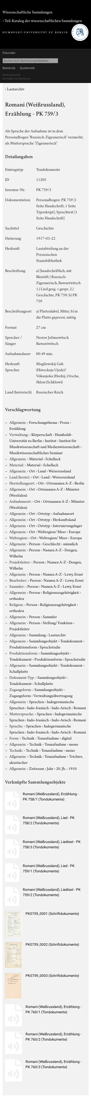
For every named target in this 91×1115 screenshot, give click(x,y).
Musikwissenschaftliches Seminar (36, 452)
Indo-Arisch (61, 707)
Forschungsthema (43, 422)
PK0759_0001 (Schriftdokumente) (52, 914)
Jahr (50, 768)
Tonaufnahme (48, 738)
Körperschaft (41, 434)
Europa (74, 531)
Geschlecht (51, 543)
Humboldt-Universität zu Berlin (41, 437)
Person (34, 543)
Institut (50, 440)
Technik (28, 738)
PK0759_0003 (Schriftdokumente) (52, 976)
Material (36, 458)
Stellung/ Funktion (57, 622)
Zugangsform (20, 695)
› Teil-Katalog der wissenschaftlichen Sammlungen (42, 20)
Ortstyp (44, 513)
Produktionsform (23, 646)
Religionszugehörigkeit (61, 592)
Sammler (50, 616)
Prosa (64, 422)
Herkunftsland (64, 519)
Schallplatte (18, 671)
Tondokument (71, 640)
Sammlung (37, 634)
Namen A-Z (52, 549)
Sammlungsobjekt (43, 640)
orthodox (16, 598)
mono (73, 744)
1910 (73, 768)
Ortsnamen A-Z (59, 483)
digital (67, 738)
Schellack (53, 458)
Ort (32, 470)
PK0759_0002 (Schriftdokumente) (52, 944)
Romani (80, 707)
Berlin (79, 483)
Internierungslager (67, 525)
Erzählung (17, 428)
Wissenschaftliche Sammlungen (27, 11)
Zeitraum (36, 768)
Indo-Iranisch (38, 707)
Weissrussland (60, 470)
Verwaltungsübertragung (53, 695)
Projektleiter (19, 628)
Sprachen (36, 701)
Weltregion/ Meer (52, 531)
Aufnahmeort (63, 513)
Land (42, 470)
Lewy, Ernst (73, 574)
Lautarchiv (15, 88)
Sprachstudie (50, 646)
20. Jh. (61, 768)
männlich (70, 543)
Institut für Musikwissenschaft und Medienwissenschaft (44, 443)
